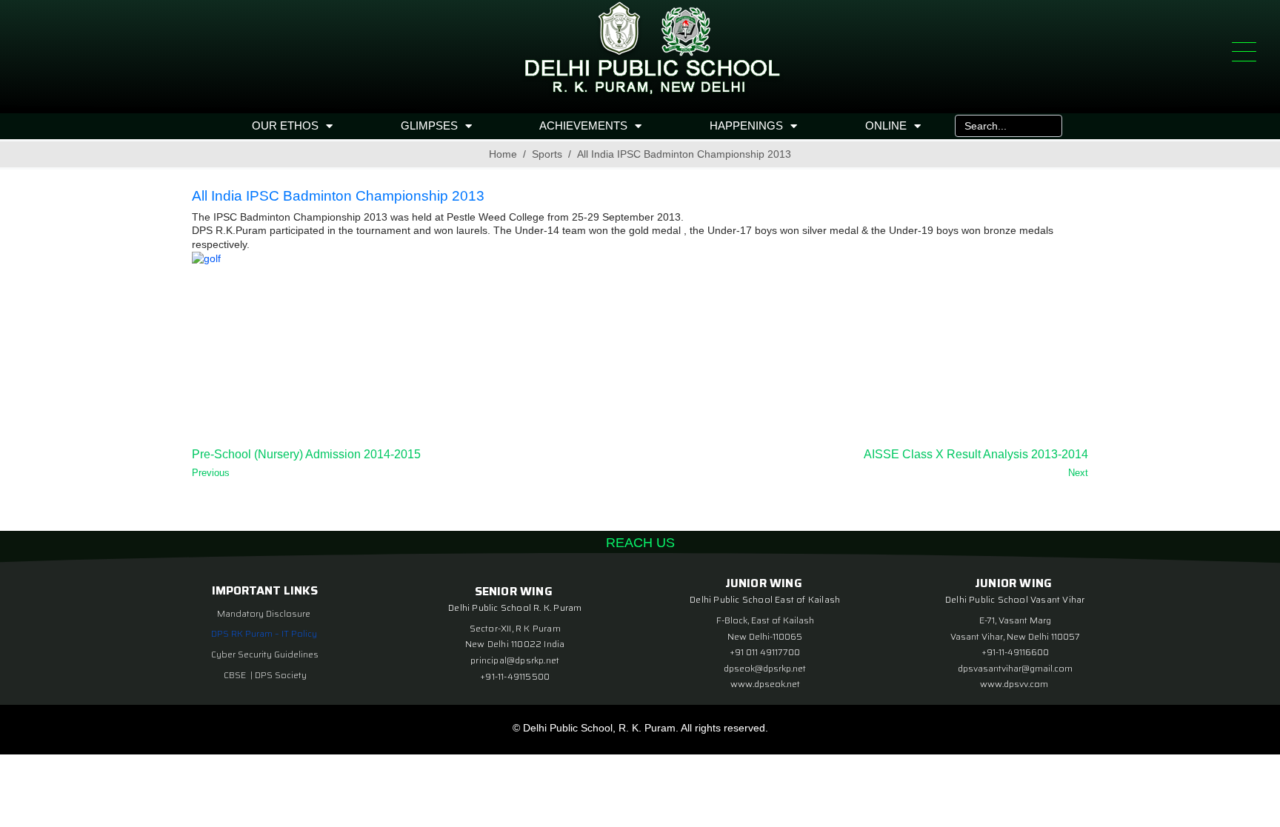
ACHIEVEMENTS (583, 125)
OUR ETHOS (285, 125)
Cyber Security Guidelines (265, 654)
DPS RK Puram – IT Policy (264, 633)
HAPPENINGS (746, 125)
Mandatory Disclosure (263, 613)
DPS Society (281, 675)
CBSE (236, 675)
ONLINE (886, 125)
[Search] (1047, 125)
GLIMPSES (429, 125)
